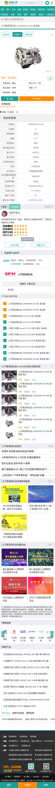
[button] (3, 634)
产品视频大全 (24, 741)
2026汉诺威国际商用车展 (12, 719)
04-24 (51, 475)
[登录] (51, 2)
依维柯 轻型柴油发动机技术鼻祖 (18, 451)
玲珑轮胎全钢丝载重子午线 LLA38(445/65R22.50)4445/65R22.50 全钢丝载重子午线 (27, 699)
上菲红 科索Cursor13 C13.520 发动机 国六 (27, 340)
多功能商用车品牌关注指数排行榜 (20, 759)
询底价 (27, 380)
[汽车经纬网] (17, 770)
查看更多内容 (27, 239)
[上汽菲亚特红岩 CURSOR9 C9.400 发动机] (27, 57)
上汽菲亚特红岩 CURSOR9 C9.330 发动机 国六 (35, 373)
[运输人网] (11, 3)
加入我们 (27, 777)
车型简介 (17, 34)
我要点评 (40, 245)
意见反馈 (45, 777)
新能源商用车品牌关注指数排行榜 (20, 755)
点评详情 (14, 245)
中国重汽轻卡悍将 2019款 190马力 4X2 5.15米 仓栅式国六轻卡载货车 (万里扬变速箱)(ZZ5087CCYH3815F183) (27, 667)
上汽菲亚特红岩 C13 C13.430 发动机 (24, 322)
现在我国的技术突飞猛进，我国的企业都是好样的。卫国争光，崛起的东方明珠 (27, 221)
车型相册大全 (25, 746)
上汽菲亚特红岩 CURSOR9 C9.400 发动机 (27, 310)
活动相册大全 (13, 746)
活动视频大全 (13, 741)
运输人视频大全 (36, 741)
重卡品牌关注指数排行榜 (43, 755)
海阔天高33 (14, 213)
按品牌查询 (12, 736)
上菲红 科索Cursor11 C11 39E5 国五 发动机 (27, 328)
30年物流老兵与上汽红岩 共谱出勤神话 (21, 457)
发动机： (7, 261)
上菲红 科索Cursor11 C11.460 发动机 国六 (27, 347)
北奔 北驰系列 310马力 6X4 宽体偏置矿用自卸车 (24, 693)
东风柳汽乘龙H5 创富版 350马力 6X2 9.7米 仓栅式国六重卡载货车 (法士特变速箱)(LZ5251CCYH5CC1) (27, 687)
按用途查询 (23, 736)
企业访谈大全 (48, 741)
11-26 (51, 463)
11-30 (51, 451)
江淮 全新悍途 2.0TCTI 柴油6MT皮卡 (19, 706)
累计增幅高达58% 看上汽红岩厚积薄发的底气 (24, 469)
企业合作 (36, 777)
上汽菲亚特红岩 (25, 274)
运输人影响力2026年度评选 (36, 719)
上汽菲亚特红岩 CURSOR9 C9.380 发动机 (35, 420)
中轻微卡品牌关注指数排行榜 (19, 750)
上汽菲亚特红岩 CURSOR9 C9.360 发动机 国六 (29, 359)
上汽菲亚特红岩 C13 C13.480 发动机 (24, 316)
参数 (20, 380)
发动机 (11, 290)
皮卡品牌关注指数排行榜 (43, 759)
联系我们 (17, 777)
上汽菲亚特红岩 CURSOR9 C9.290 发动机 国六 (35, 409)
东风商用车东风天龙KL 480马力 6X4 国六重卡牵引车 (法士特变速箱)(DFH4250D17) (27, 654)
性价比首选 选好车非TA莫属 (16, 463)
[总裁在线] (8, 770)
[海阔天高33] (4, 214)
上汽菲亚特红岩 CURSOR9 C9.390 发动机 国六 (29, 353)
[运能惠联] (12, 767)
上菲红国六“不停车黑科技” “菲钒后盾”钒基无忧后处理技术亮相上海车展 (25, 475)
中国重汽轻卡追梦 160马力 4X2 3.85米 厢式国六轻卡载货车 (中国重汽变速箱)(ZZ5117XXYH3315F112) (27, 680)
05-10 (51, 469)
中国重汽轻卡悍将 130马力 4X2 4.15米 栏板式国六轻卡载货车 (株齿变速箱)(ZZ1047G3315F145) (27, 674)
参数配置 (28, 34)
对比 (34, 380)
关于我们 (8, 777)
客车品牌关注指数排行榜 (43, 750)
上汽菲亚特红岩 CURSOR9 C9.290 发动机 (27, 304)
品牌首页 (6, 34)
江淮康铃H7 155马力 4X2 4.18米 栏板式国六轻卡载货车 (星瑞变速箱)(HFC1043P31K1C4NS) (27, 661)
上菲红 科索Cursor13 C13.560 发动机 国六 (27, 334)
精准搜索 (33, 736)
